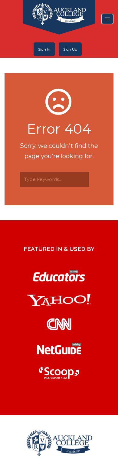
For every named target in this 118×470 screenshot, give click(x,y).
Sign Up (70, 49)
